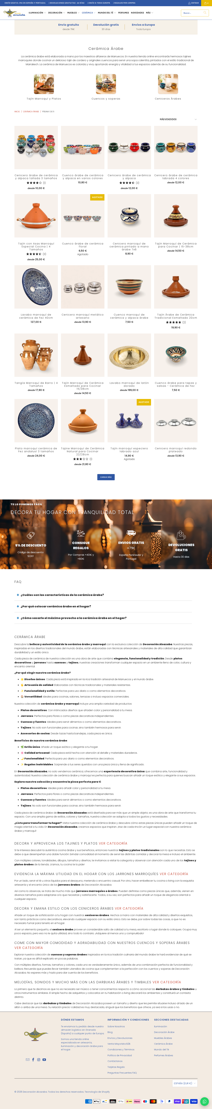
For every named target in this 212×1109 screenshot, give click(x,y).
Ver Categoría (113, 843)
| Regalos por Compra (124, 3)
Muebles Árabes (163, 1038)
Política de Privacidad (120, 1055)
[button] (37, 13)
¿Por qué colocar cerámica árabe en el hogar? (56, 606)
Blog (110, 1032)
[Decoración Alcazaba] (14, 13)
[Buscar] (205, 13)
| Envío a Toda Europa (99, 3)
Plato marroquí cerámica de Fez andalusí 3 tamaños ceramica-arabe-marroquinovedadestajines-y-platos (36, 420)
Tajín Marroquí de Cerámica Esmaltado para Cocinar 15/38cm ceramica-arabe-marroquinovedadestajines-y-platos (82, 355)
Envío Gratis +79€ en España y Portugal (25, 3)
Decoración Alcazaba (35, 1091)
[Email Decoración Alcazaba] (27, 1060)
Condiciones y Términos (121, 1049)
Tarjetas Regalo (116, 1067)
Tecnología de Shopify (97, 1091)
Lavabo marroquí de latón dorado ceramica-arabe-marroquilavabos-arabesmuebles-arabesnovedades (129, 355)
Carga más (106, 477)
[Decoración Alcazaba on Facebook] (33, 1060)
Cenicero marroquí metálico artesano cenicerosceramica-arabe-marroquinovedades (82, 287)
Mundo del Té (161, 1049)
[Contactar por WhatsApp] (204, 1101)
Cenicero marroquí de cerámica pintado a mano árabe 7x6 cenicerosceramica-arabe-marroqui (129, 215)
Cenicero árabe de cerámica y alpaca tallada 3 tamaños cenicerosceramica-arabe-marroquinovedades (36, 147)
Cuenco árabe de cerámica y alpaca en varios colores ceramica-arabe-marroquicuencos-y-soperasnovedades (82, 147)
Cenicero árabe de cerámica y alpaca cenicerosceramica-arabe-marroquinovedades (129, 147)
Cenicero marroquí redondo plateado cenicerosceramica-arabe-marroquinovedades (176, 420)
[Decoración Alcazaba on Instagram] (38, 1060)
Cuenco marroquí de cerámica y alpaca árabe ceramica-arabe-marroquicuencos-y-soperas (129, 287)
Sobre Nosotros (116, 1026)
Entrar (195, 3)
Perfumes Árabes (163, 1055)
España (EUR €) (183, 1083)
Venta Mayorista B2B (119, 1043)
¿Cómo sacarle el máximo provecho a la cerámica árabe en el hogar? (74, 618)
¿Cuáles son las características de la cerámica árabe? (62, 595)
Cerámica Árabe (163, 1043)
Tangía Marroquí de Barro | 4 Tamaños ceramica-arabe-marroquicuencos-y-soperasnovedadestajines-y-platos (36, 355)
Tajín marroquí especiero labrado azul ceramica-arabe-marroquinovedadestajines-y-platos (129, 420)
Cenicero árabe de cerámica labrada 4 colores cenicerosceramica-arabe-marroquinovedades (176, 147)
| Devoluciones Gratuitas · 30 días (66, 3)
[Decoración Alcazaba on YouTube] (44, 1060)
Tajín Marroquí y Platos (43, 87)
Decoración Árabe (164, 1032)
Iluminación (160, 1026)
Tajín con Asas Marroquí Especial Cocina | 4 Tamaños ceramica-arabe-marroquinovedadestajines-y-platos (36, 215)
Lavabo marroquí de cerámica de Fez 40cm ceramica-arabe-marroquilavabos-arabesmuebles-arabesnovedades (36, 287)
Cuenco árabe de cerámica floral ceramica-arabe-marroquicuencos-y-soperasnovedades (82, 215)
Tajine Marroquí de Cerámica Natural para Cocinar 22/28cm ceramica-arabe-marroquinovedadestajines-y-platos (82, 420)
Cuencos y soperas (106, 87)
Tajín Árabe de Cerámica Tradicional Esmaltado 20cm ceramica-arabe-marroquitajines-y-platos (176, 287)
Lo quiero (36, 154)
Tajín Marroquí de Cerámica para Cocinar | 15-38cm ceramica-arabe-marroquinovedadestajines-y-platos (176, 215)
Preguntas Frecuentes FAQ (122, 1072)
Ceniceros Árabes (168, 87)
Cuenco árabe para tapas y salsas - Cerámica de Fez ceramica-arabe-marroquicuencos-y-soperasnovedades (176, 355)
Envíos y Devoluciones (120, 1038)
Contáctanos (115, 1061)
